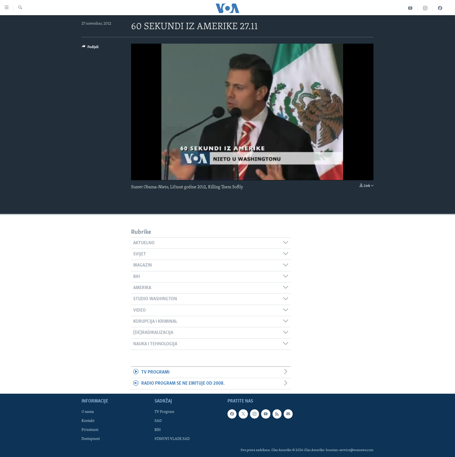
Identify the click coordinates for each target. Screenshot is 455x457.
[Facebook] (440, 8)
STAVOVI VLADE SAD (172, 439)
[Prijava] (288, 413)
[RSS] (277, 413)
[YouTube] (410, 8)
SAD (158, 421)
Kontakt (88, 421)
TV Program (164, 412)
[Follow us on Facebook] (232, 413)
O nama (88, 412)
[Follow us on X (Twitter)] (243, 413)
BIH (158, 430)
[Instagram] (425, 8)
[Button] (90, 48)
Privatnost (90, 430)
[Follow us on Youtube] (265, 413)
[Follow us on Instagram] (254, 413)
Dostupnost (91, 439)
